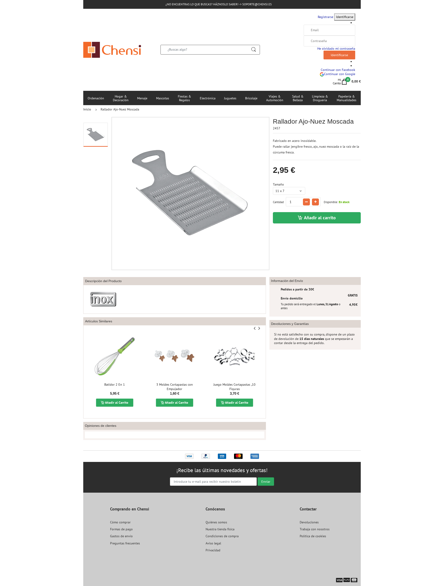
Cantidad (278, 202)
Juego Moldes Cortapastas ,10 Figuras (234, 386)
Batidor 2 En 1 (114, 384)
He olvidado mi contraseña (336, 48)
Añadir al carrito (320, 218)
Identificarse (344, 17)
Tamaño (278, 184)
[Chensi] (112, 49)
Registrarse (325, 17)
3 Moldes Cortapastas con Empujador (174, 386)
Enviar (265, 481)
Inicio (87, 109)
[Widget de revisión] (174, 434)
